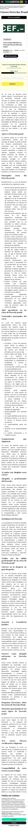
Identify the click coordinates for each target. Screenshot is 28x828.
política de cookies (7, 813)
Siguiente (13, 84)
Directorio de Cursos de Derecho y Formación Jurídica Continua (12, 6)
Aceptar (14, 819)
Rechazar (14, 822)
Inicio (1, 6)
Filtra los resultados (14, 17)
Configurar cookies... (14, 825)
